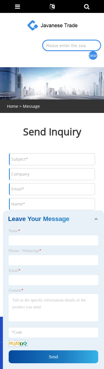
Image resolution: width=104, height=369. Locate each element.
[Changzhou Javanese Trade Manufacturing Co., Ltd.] (52, 25)
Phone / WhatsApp (25, 251)
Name (14, 231)
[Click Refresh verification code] (18, 343)
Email (15, 270)
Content (16, 290)
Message (31, 106)
